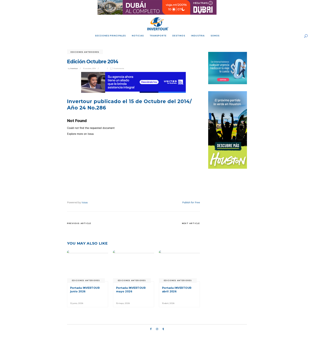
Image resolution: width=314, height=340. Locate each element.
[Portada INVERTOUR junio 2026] (87, 266)
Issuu (85, 202)
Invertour (74, 68)
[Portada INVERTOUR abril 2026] (179, 266)
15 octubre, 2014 (89, 68)
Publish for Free (191, 202)
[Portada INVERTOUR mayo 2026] (133, 266)
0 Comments (119, 68)
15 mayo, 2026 (123, 303)
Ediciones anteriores (85, 52)
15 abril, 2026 (168, 303)
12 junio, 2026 (76, 303)
